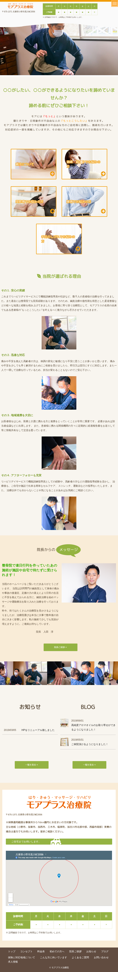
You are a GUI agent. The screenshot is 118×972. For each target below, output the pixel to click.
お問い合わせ (101, 957)
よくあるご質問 (80, 957)
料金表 (41, 951)
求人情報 (13, 961)
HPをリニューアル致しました (38, 730)
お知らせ (91, 951)
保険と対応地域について (21, 957)
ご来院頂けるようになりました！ (89, 744)
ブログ (104, 951)
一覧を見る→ (31, 764)
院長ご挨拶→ (60, 647)
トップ (11, 951)
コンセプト (26, 951)
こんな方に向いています (53, 957)
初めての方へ (57, 951)
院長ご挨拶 (75, 951)
